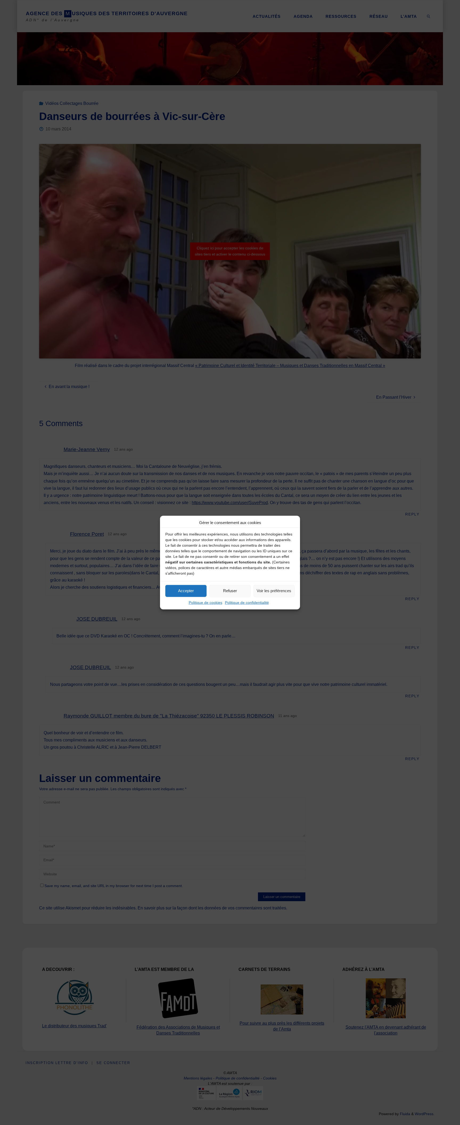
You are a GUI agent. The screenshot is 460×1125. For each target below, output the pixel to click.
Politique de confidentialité (247, 602)
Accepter (186, 590)
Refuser (230, 590)
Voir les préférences (274, 590)
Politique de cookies (205, 602)
